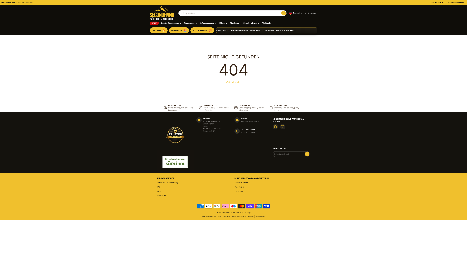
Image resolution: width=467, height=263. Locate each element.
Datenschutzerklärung (209, 216)
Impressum (238, 191)
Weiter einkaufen (233, 82)
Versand (251, 216)
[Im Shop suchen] (283, 13)
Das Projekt (239, 187)
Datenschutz (162, 195)
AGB (159, 191)
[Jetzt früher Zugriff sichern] (307, 154)
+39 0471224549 (437, 2)
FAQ (158, 187)
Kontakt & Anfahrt (241, 183)
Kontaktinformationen (239, 216)
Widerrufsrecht (260, 216)
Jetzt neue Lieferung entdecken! (240, 30)
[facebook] (275, 126)
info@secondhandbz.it (457, 2)
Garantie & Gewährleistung (167, 183)
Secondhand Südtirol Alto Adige (232, 213)
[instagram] (282, 126)
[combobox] (232, 13)
